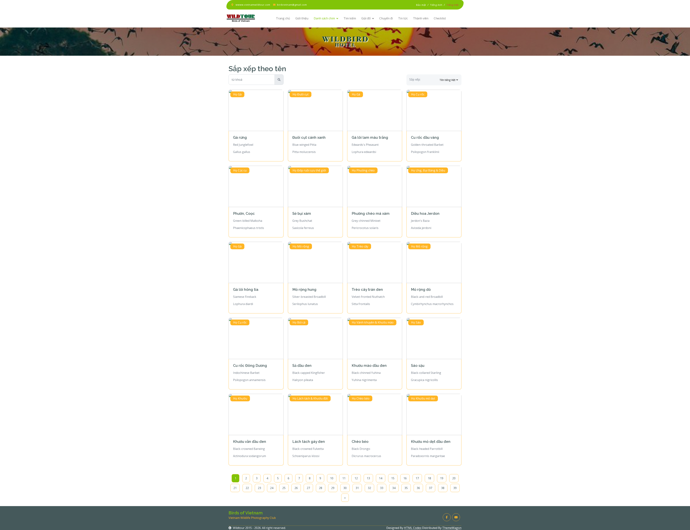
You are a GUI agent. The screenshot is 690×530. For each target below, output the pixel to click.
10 (331, 478)
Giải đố (366, 18)
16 (405, 478)
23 (259, 488)
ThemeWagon (451, 528)
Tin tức (403, 18)
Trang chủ (283, 18)
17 (417, 478)
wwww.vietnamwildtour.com (253, 4)
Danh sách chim (324, 18)
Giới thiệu (301, 18)
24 (271, 488)
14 (380, 478)
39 (455, 488)
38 (442, 488)
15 (392, 478)
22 (247, 488)
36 (418, 488)
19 (441, 478)
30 (345, 488)
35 (406, 488)
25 (284, 488)
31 (357, 488)
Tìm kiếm (350, 18)
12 (356, 478)
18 (429, 478)
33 (381, 488)
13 (368, 478)
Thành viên (420, 18)
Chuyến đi (386, 18)
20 (454, 478)
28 (320, 488)
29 (332, 488)
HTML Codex (412, 528)
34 (393, 488)
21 (235, 488)
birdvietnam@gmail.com (292, 4)
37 (430, 488)
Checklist (440, 18)
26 (296, 488)
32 (369, 488)
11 (344, 478)
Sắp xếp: (414, 79)
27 (308, 488)
